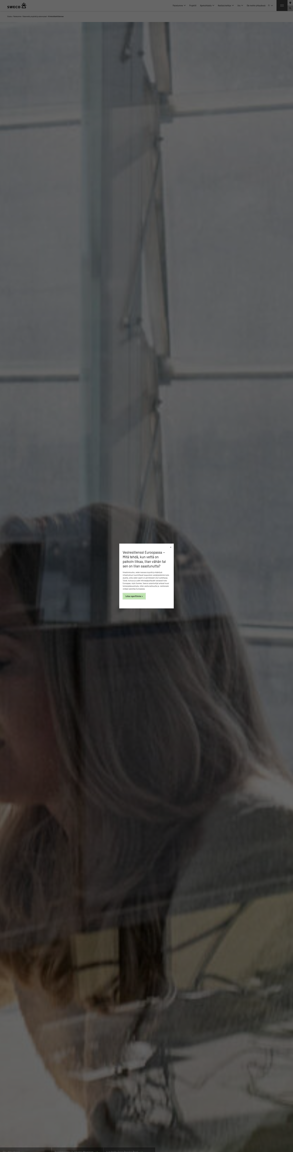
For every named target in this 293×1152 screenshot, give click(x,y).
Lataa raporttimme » (134, 596)
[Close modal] (170, 547)
